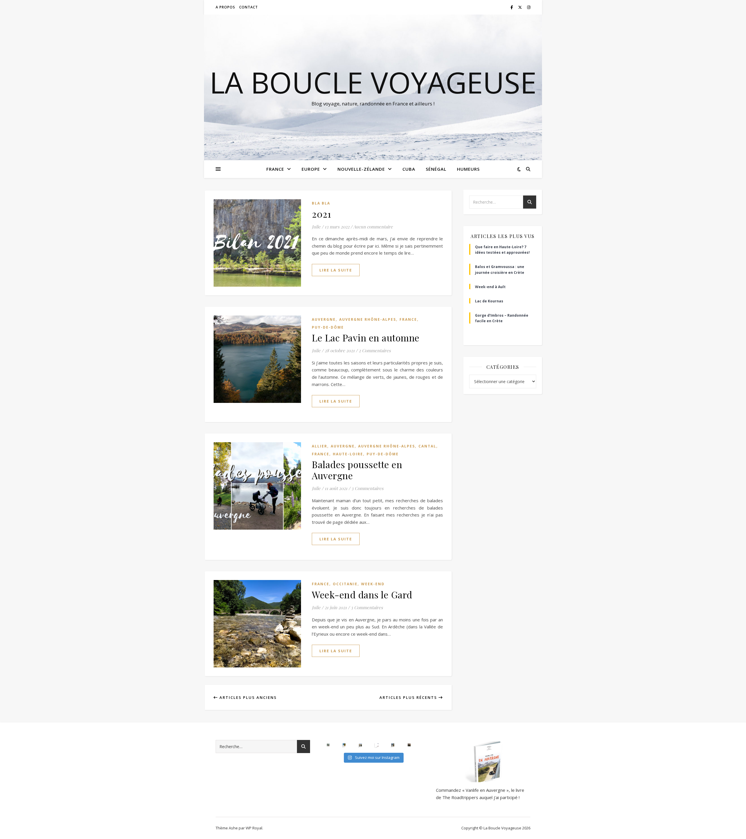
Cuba (408, 169)
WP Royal (254, 828)
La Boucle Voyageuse (373, 82)
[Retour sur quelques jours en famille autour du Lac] (360, 744)
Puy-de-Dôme (328, 327)
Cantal (427, 446)
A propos (225, 7)
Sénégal (436, 169)
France (275, 169)
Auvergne (324, 319)
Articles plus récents (409, 697)
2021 (321, 213)
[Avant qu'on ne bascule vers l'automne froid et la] (392, 744)
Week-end (373, 583)
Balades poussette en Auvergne (357, 470)
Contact (248, 7)
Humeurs (468, 169)
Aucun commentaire (373, 227)
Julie (316, 227)
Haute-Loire (348, 454)
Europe (311, 169)
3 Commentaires (367, 488)
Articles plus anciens (247, 697)
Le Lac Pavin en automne (366, 337)
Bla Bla (321, 203)
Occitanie (345, 583)
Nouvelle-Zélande (361, 169)
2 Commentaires (375, 350)
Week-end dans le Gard (362, 594)
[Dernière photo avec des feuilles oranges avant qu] (409, 744)
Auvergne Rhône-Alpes (367, 319)
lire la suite (335, 270)
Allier (319, 446)
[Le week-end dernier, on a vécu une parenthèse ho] (344, 744)
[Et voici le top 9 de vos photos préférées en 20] (328, 744)
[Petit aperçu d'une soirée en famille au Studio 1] (376, 744)
